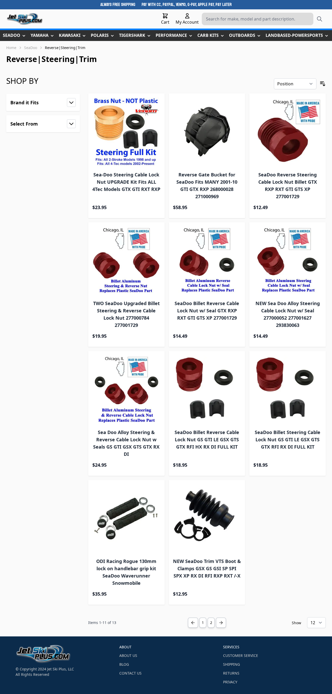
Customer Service (240, 655)
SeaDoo (30, 47)
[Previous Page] (193, 622)
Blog (124, 664)
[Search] (319, 19)
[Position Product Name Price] (295, 83)
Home (11, 47)
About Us (128, 655)
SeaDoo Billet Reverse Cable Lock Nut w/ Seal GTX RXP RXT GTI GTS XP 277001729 (207, 310)
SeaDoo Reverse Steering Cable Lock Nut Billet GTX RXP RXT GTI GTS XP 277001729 (287, 185)
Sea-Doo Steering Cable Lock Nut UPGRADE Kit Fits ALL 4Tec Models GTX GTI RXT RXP (126, 181)
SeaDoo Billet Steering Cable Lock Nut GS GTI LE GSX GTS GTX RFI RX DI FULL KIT (287, 439)
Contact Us (130, 673)
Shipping (231, 664)
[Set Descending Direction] (323, 84)
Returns (231, 673)
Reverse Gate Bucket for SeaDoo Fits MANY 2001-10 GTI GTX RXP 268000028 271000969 (206, 185)
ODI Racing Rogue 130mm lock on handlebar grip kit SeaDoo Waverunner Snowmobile (126, 572)
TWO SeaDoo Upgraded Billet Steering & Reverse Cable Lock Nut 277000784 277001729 (126, 314)
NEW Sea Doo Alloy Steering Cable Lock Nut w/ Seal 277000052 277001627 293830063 (287, 314)
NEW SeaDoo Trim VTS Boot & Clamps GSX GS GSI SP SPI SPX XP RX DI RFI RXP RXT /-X (207, 568)
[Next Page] (221, 622)
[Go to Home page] (24, 18)
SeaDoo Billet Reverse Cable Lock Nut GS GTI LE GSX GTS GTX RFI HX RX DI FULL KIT (207, 439)
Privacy (230, 681)
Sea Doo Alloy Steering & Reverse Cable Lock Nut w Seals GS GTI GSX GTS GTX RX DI (126, 443)
